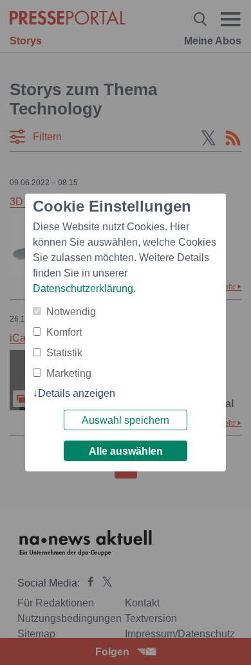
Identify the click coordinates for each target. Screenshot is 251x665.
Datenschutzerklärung (83, 288)
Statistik (64, 352)
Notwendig (71, 311)
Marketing (68, 373)
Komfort (64, 332)
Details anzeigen (76, 393)
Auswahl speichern (125, 420)
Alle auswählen (126, 451)
